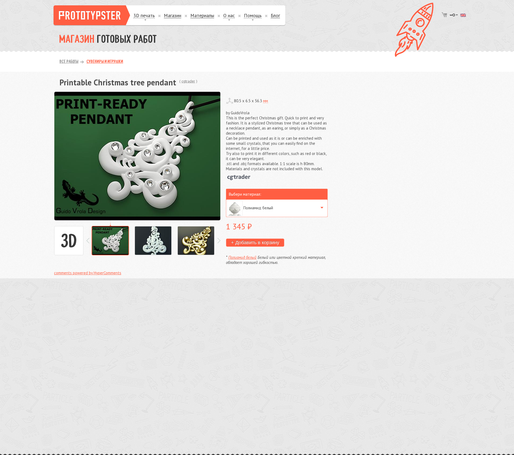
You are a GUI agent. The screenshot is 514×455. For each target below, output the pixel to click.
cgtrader (188, 81)
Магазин (172, 15)
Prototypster (92, 15)
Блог (275, 15)
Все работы (68, 62)
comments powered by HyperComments (87, 272)
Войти (454, 15)
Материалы (202, 15)
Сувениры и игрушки (104, 62)
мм (265, 100)
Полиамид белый (242, 257)
